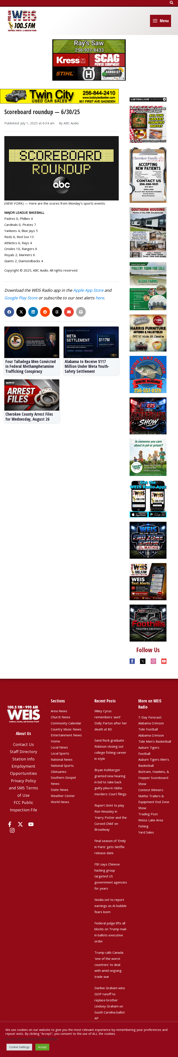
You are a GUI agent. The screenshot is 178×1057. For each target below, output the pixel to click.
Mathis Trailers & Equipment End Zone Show (153, 802)
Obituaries (58, 771)
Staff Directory (23, 751)
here (100, 297)
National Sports (62, 765)
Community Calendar (66, 723)
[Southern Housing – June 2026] (148, 232)
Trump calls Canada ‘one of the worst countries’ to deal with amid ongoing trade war (108, 964)
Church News (60, 717)
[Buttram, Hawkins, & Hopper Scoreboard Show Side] (148, 415)
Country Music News (66, 729)
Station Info (23, 759)
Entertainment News (66, 735)
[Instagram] (12, 830)
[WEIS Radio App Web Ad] (148, 498)
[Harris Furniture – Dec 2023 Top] (148, 332)
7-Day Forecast (150, 717)
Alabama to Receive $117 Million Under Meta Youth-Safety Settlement (87, 366)
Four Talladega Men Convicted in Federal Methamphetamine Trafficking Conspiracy (30, 366)
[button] (172, 3)
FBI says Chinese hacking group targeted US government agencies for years (110, 876)
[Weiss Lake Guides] (148, 374)
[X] (20, 824)
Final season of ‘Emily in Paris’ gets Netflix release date (110, 847)
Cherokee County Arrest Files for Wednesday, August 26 (29, 416)
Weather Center (63, 796)
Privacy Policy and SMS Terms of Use (23, 788)
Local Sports (60, 753)
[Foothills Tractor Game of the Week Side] (148, 622)
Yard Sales (146, 832)
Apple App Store (88, 290)
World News (60, 802)
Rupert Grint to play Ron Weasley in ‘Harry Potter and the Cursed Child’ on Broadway (110, 817)
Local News (59, 747)
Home (55, 741)
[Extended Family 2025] (148, 457)
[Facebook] (9, 824)
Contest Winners (150, 790)
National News (62, 759)
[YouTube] (31, 824)
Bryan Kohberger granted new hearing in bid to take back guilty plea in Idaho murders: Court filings (110, 782)
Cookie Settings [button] (19, 1047)
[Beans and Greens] (148, 124)
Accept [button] (42, 1047)
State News (59, 789)
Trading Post (148, 814)
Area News (59, 711)
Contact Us (23, 744)
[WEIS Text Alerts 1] (148, 581)
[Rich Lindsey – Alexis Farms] (148, 285)
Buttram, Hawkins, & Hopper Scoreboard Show (153, 777)
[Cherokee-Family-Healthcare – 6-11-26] (148, 174)
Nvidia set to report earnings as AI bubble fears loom (110, 905)
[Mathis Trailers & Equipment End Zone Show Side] (148, 540)
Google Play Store (20, 297)
